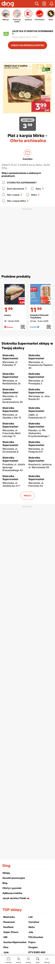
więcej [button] (27, 495)
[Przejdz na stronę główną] (8, 4)
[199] (14, 294)
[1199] (40, 294)
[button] (37, 4)
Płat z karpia (13, 194)
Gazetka (27, 158)
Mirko (34, 194)
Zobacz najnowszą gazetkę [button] (27, 45)
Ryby (38, 188)
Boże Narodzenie (15, 188)
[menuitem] (8, 960)
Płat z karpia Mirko (16, 201)
